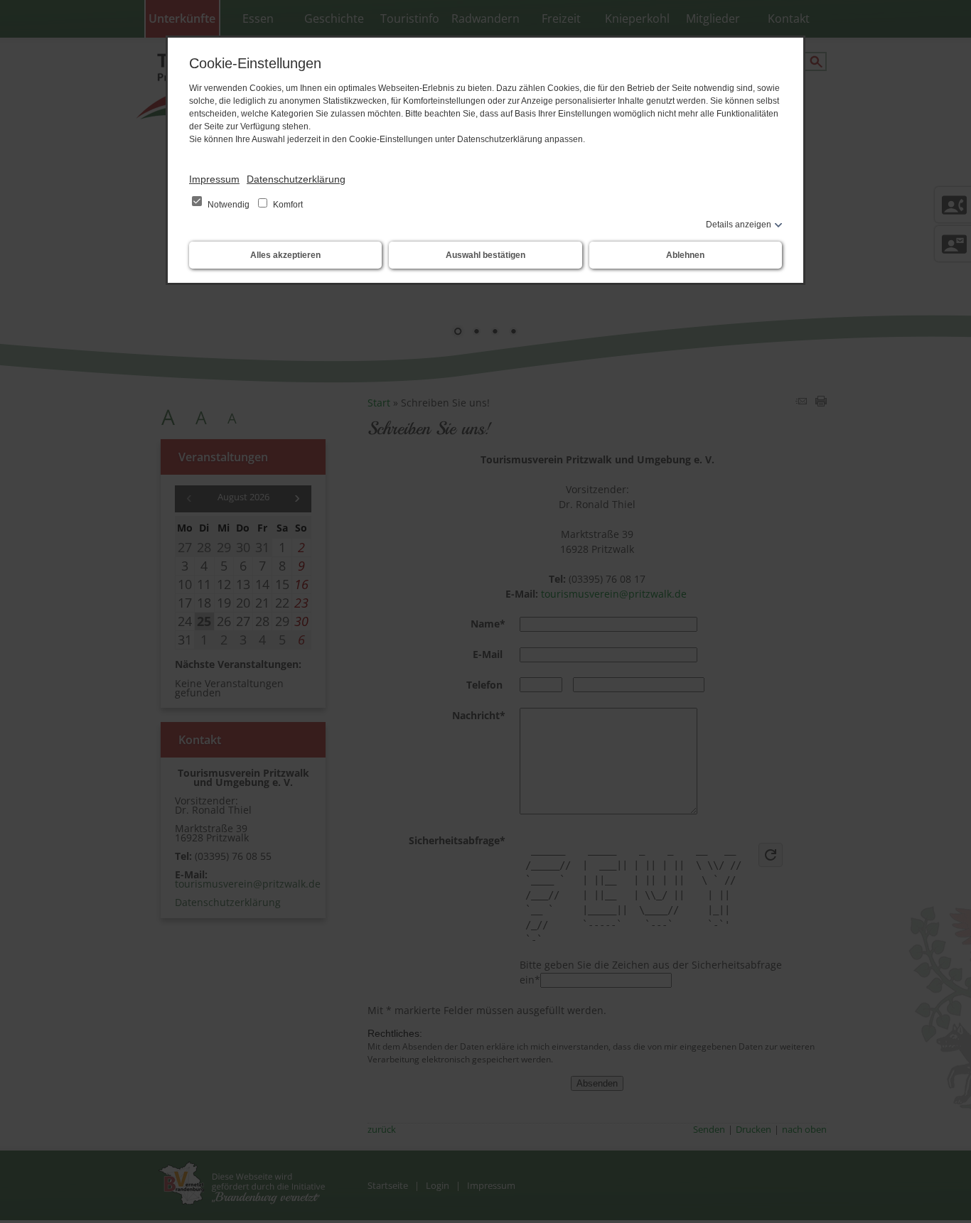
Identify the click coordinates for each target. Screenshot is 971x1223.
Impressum (214, 179)
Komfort (287, 205)
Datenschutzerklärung (296, 179)
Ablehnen (685, 255)
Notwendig (228, 205)
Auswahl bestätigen (485, 255)
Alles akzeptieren (285, 255)
